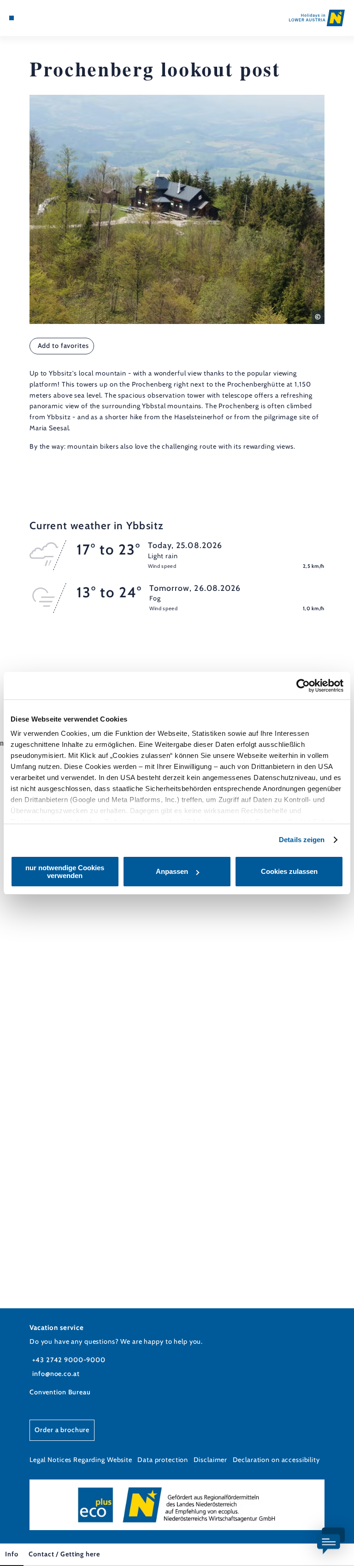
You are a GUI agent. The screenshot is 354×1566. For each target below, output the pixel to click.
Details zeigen (301, 840)
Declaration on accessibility (276, 1460)
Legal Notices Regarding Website (81, 1460)
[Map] (28, 18)
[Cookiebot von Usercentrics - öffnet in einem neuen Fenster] (303, 686)
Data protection (162, 1460)
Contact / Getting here (64, 1554)
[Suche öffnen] (45, 18)
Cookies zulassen (289, 871)
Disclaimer (211, 1460)
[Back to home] (317, 18)
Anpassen (172, 871)
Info (11, 1554)
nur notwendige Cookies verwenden (64, 871)
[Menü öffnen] (11, 18)
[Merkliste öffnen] (37, 18)
